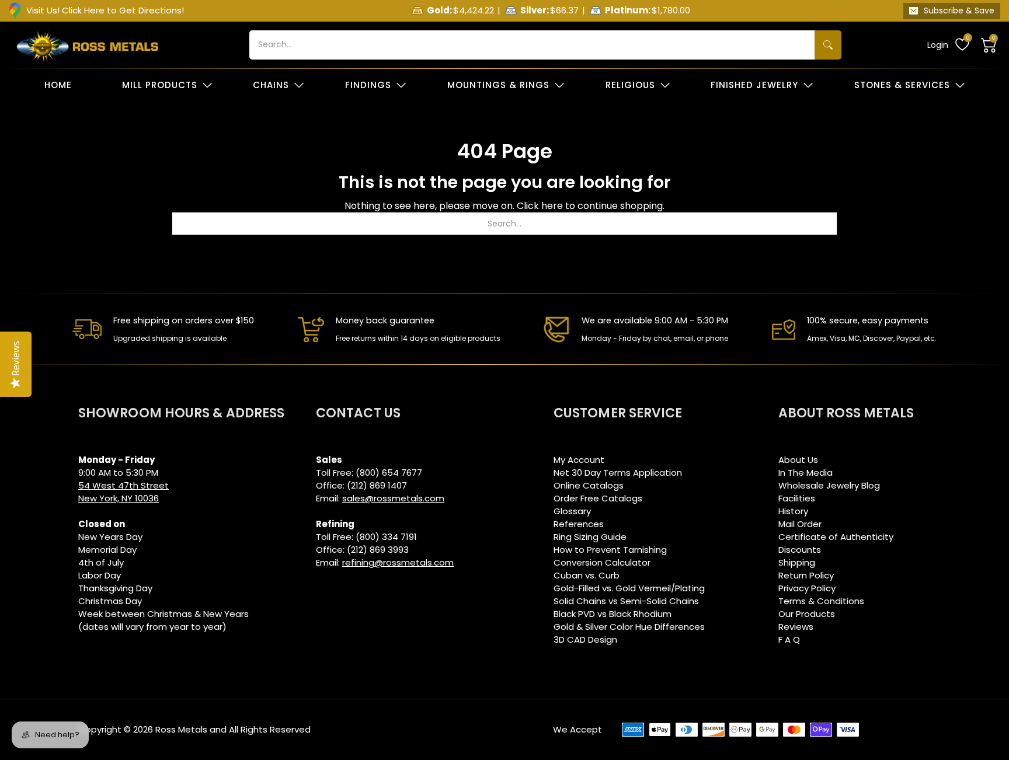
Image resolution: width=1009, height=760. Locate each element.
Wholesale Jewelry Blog (829, 485)
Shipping (796, 562)
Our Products (806, 614)
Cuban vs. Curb (587, 575)
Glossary (572, 511)
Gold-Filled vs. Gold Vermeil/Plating (629, 588)
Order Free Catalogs (598, 498)
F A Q (789, 639)
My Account (579, 460)
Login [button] (937, 45)
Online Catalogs (589, 485)
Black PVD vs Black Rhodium (612, 614)
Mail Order (800, 524)
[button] (989, 45)
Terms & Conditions (821, 601)
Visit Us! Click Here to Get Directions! (105, 10)
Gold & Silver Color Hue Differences (629, 626)
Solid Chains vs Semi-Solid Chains (626, 601)
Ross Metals (181, 729)
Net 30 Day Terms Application (618, 472)
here (552, 205)
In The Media (805, 472)
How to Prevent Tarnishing (610, 549)
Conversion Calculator (602, 562)
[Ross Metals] (87, 45)
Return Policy (806, 575)
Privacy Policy (807, 588)
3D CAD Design (585, 639)
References (579, 524)
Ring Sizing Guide (590, 537)
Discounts (799, 549)
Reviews (795, 626)
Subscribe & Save (959, 10)
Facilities (796, 498)
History (793, 511)
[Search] (828, 45)
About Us (798, 460)
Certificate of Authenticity (835, 537)
